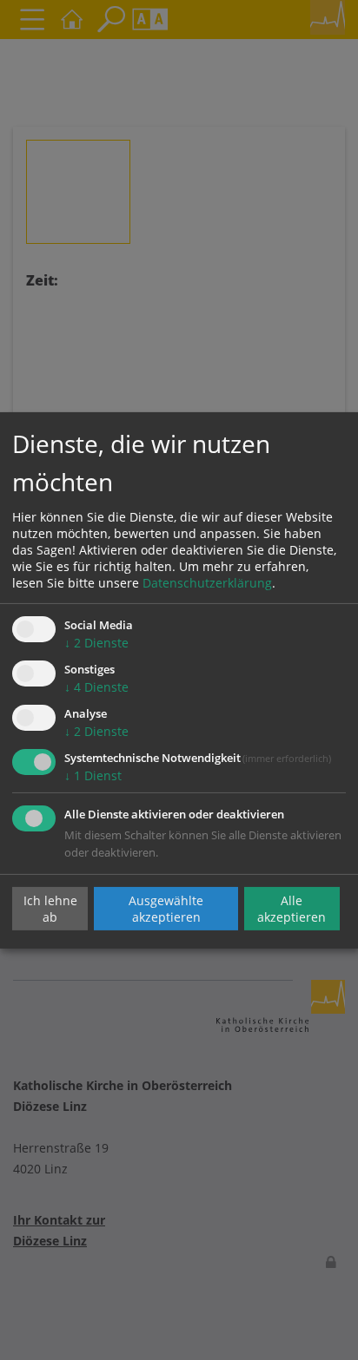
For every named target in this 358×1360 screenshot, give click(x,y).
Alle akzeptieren (291, 908)
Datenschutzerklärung (207, 583)
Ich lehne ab (50, 908)
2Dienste (96, 642)
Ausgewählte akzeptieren (166, 908)
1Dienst (93, 775)
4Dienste (96, 687)
